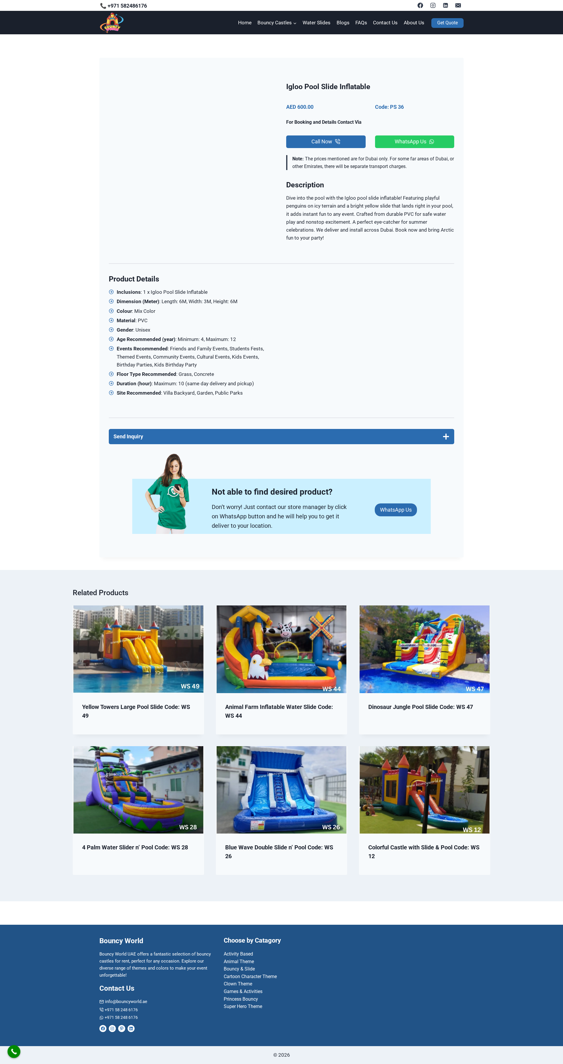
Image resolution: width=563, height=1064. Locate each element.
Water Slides (316, 23)
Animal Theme (239, 961)
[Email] (458, 5)
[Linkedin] (445, 5)
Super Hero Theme (243, 1006)
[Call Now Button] (14, 1051)
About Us (414, 23)
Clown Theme (238, 984)
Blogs (343, 23)
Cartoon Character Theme (250, 976)
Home (245, 23)
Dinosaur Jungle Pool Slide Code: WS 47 (420, 706)
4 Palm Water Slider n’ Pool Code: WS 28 (135, 847)
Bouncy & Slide (239, 969)
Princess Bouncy (241, 999)
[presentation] (138, 649)
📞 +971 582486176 (123, 6)
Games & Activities (243, 991)
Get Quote (447, 23)
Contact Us (385, 23)
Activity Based (238, 954)
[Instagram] (433, 5)
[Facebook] (420, 5)
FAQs (361, 23)
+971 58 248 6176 (121, 1009)
